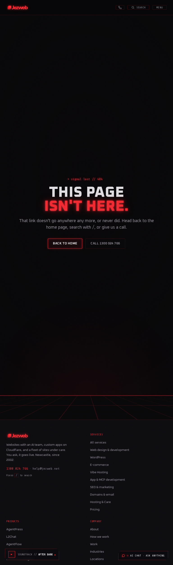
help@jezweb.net (46, 468)
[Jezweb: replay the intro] (17, 7)
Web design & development (109, 450)
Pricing (95, 509)
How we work (99, 536)
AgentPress (14, 529)
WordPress (98, 457)
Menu (159, 7)
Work (94, 544)
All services (98, 442)
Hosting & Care (100, 502)
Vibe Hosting (99, 472)
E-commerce (99, 464)
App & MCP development (107, 479)
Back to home (65, 243)
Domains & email (102, 494)
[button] (37, 554)
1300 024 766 (17, 468)
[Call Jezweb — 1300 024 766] (120, 7)
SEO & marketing (102, 487)
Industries (97, 551)
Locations (97, 559)
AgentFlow (14, 544)
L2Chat (11, 536)
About (94, 529)
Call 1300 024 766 (105, 243)
